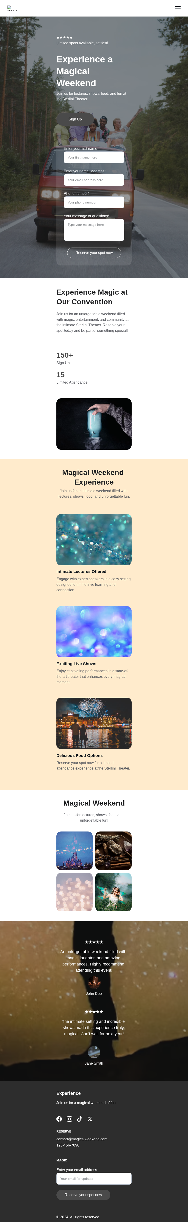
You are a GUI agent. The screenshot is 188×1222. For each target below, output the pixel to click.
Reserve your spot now (94, 253)
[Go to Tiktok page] (79, 1119)
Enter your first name (80, 149)
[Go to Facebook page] (59, 1119)
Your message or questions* (86, 216)
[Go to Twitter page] (90, 1119)
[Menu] (178, 8)
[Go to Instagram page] (69, 1119)
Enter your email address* (85, 171)
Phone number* (76, 193)
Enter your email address (76, 1170)
